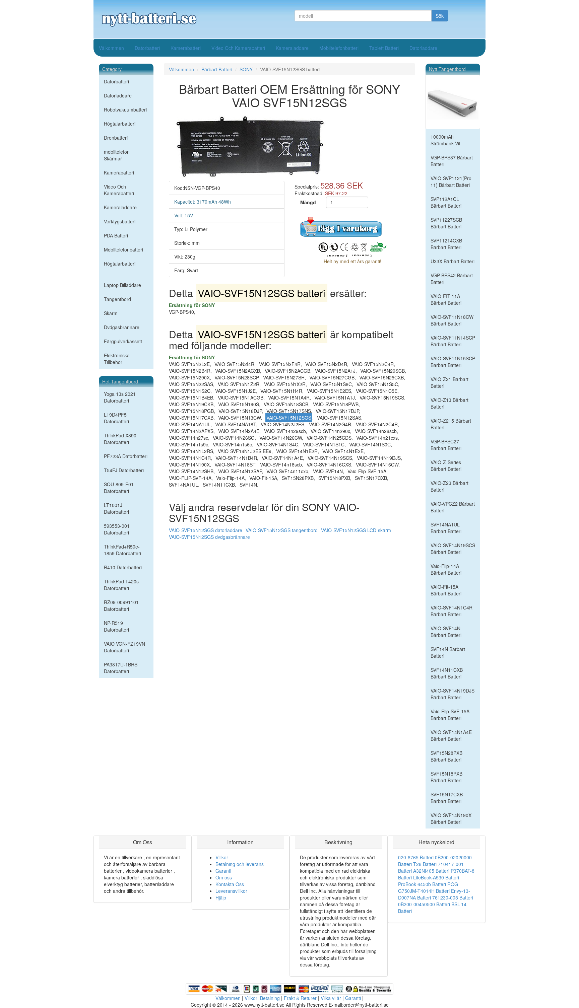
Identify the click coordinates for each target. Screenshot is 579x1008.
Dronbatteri (116, 137)
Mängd (308, 202)
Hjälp (220, 897)
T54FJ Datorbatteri (124, 470)
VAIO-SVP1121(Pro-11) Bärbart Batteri (452, 181)
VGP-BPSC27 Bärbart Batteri (446, 444)
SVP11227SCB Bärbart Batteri (446, 223)
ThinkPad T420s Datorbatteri (121, 584)
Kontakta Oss (229, 884)
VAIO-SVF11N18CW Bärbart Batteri (452, 320)
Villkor (221, 857)
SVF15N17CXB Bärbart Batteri (447, 797)
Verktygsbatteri (119, 221)
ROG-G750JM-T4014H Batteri (429, 887)
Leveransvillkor (231, 890)
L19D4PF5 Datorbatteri (116, 418)
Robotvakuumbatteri (125, 109)
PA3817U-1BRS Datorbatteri (120, 667)
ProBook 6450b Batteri (422, 884)
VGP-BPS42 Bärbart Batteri (452, 278)
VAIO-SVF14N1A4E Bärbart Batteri (451, 735)
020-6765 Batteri (416, 857)
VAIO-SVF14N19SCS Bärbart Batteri (453, 548)
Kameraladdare (292, 48)
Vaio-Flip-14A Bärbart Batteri (446, 569)
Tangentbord (117, 299)
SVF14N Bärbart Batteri (448, 652)
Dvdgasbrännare (121, 327)
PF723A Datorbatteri (125, 456)
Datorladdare (423, 48)
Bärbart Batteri (216, 69)
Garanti (223, 870)
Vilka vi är (331, 998)
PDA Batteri (116, 235)
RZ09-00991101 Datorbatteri (121, 605)
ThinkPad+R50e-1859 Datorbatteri (122, 550)
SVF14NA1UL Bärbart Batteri (446, 527)
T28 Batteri (425, 864)
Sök (440, 15)
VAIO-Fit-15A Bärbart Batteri (446, 590)
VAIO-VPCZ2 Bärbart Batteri (453, 507)
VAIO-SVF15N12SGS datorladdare (205, 530)
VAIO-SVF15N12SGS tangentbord (282, 530)
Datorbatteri (147, 48)
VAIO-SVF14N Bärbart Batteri (446, 631)
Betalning (270, 998)
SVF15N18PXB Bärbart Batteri (446, 777)
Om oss (223, 877)
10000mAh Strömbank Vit (445, 140)
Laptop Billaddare (122, 285)
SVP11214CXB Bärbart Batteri (446, 243)
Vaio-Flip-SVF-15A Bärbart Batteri (450, 714)
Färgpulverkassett (123, 341)
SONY (246, 69)
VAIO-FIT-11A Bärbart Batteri (446, 299)
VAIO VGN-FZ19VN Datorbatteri (124, 647)
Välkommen (111, 48)
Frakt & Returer (300, 998)
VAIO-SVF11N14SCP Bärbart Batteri (453, 341)
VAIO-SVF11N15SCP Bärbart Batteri (453, 361)
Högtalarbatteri (119, 123)
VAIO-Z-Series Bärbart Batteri (446, 465)
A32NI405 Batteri (431, 870)
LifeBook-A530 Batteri (436, 877)
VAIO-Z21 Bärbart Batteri (449, 382)
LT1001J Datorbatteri (116, 508)
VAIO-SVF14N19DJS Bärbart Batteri (452, 694)
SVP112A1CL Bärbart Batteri (446, 202)
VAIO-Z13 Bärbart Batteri (449, 403)
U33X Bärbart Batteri (452, 261)
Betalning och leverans (239, 864)
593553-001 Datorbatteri (117, 529)
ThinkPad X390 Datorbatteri (120, 438)
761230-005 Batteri (452, 897)
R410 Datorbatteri (123, 567)
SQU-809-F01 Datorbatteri (119, 487)
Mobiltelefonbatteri (339, 48)
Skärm (111, 313)
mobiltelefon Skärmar (117, 155)
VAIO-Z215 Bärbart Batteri (451, 424)
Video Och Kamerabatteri (238, 48)
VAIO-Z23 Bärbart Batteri (449, 486)
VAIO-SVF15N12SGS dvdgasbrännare (209, 536)
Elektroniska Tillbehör (117, 358)
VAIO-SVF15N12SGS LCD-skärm (356, 530)
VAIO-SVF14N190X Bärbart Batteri (451, 818)
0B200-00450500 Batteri (424, 904)
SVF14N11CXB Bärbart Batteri (447, 673)
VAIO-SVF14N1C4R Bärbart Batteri (451, 611)
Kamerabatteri (186, 48)
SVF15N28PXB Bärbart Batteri (446, 756)
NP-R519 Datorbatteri (116, 626)
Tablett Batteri (384, 48)
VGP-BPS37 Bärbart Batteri (452, 160)
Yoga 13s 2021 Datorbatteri (120, 397)
